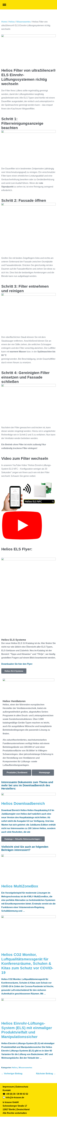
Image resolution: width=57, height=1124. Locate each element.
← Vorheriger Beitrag (11, 1073)
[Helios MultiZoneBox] (28, 869)
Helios (12, 22)
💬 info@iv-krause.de (13, 1097)
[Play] (22, 526)
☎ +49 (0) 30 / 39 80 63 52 (15, 1094)
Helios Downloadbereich (23, 803)
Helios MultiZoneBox (19, 886)
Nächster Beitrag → (46, 1073)
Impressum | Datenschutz (15, 1087)
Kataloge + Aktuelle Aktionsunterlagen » (23, 839)
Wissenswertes (23, 22)
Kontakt (7, 1090)
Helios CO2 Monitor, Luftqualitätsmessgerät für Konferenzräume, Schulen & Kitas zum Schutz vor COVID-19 (27, 963)
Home (4, 22)
